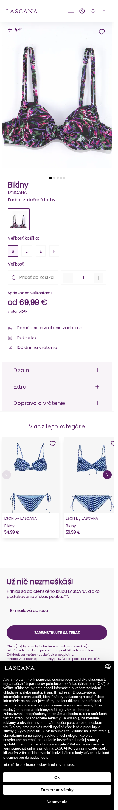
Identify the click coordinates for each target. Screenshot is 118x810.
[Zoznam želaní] (93, 10)
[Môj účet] (82, 10)
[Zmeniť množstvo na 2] (98, 278)
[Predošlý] (6, 474)
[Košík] (104, 10)
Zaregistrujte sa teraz (57, 632)
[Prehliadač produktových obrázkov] (57, 97)
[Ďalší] (107, 474)
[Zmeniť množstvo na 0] (68, 278)
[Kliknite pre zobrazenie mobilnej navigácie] (71, 10)
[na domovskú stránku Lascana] (22, 11)
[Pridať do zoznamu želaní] (101, 31)
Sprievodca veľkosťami (30, 292)
